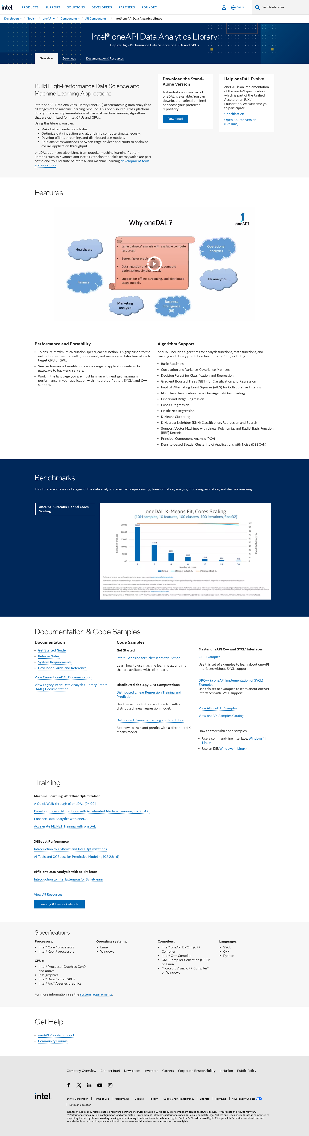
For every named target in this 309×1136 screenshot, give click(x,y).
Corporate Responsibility (196, 1071)
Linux (241, 749)
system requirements (96, 994)
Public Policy (246, 1071)
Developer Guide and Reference (62, 668)
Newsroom (132, 1071)
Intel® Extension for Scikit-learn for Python (148, 658)
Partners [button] (127, 7)
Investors (151, 1071)
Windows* (256, 738)
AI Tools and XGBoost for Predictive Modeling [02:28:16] (76, 857)
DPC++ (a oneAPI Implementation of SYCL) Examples (231, 682)
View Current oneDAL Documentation (63, 677)
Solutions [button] (76, 7)
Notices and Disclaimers (228, 1114)
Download (69, 58)
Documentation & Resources (105, 58)
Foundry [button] (149, 7)
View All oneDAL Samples (218, 708)
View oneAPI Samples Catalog (221, 716)
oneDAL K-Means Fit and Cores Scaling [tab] (64, 509)
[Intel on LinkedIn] (89, 1086)
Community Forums (52, 1041)
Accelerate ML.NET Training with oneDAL (65, 826)
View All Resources (48, 894)
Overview (46, 58)
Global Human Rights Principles (208, 1118)
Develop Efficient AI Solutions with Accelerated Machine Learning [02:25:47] (91, 811)
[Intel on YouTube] (99, 1086)
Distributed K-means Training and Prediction (150, 720)
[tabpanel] (184, 555)
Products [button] (30, 7)
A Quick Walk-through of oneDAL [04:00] (65, 804)
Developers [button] (102, 7)
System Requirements (54, 662)
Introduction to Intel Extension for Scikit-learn (68, 879)
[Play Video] (154, 263)
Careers (168, 1071)
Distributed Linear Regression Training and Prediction (149, 694)
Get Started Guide (52, 650)
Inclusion (226, 1071)
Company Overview (81, 1071)
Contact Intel (110, 1071)
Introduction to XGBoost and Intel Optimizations (70, 849)
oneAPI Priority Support (56, 1035)
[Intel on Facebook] (68, 1086)
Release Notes (48, 656)
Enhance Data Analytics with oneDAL (61, 819)
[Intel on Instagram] (110, 1086)
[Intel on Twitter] (79, 1086)
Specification (234, 114)
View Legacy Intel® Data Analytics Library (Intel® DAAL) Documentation (71, 687)
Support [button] (52, 7)
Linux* (206, 743)
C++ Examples (209, 657)
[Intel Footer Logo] (43, 1096)
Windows (226, 749)
